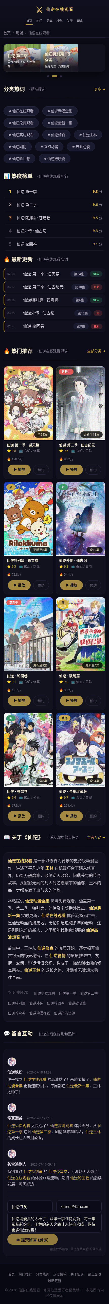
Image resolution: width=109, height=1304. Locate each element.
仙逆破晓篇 (77, 1003)
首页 (29, 21)
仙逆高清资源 (64, 1013)
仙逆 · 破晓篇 (69, 675)
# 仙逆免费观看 (21, 122)
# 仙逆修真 (56, 134)
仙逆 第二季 (27, 204)
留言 (80, 21)
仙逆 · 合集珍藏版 (73, 791)
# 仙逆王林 (88, 134)
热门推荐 (25, 1274)
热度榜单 (59, 1274)
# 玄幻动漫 (49, 146)
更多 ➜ (99, 89)
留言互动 (94, 1274)
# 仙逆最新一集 (60, 122)
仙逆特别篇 (17, 1003)
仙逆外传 (36, 1003)
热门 (39, 21)
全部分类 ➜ (96, 350)
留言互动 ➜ (96, 837)
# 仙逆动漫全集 (60, 111)
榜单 (60, 21)
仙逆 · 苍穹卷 (17, 791)
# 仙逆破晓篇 (54, 158)
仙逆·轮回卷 (27, 243)
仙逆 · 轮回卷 (17, 675)
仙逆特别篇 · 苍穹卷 (33, 217)
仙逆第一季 (68, 993)
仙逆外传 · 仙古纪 (31, 230)
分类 (49, 21)
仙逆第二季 (89, 993)
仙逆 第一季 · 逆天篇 (41, 274)
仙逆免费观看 (44, 993)
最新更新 (54, 1280)
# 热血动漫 (81, 146)
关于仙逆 (77, 1274)
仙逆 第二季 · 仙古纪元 (43, 287)
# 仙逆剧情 (17, 146)
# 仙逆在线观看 (21, 111)
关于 (70, 21)
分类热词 (42, 1274)
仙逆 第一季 (27, 191)
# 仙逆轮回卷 (19, 158)
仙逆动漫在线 (39, 1013)
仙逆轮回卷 (56, 1003)
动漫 (19, 32)
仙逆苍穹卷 (17, 1013)
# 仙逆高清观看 (21, 134)
